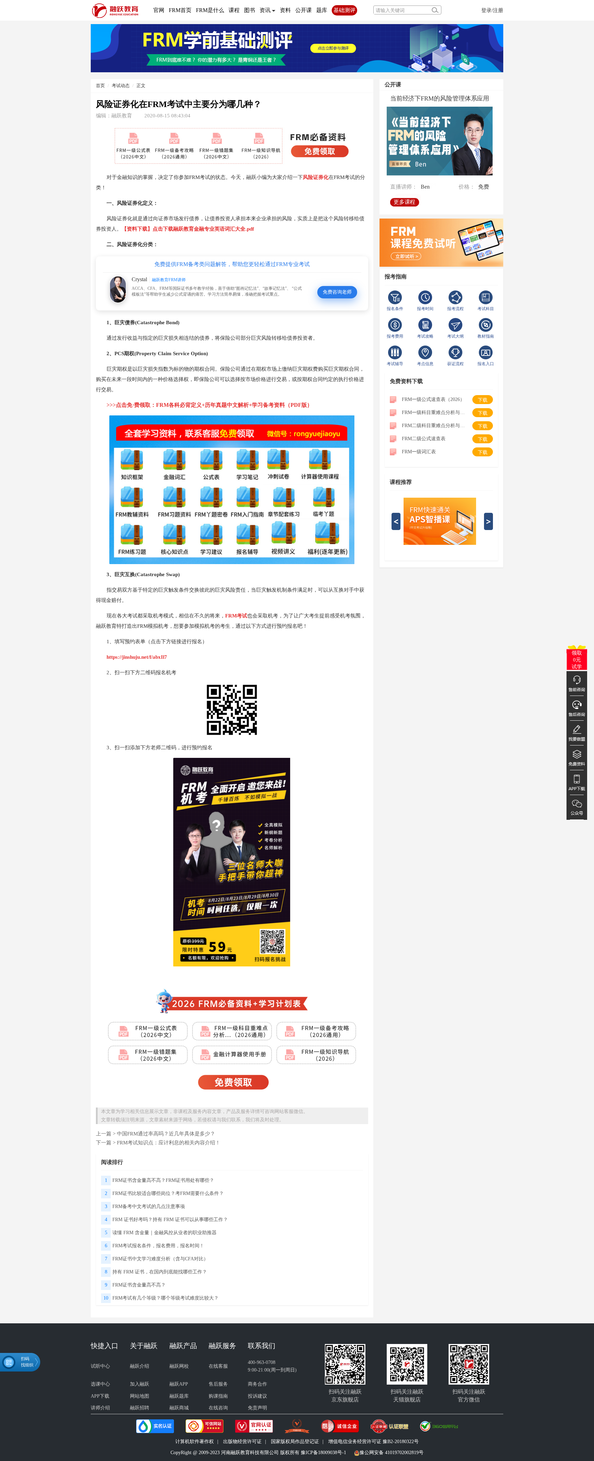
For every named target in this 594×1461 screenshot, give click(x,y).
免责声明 (257, 1407)
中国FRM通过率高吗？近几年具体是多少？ (166, 1133)
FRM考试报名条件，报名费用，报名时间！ (158, 1245)
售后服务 (218, 1384)
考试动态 (121, 85)
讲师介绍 (100, 1407)
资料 (285, 10)
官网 (158, 10)
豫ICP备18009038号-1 (323, 1452)
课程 (234, 10)
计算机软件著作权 (194, 1441)
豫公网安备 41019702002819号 (392, 1452)
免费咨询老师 (337, 292)
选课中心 (100, 1384)
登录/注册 (492, 10)
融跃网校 (179, 1366)
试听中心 (100, 1366)
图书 (249, 10)
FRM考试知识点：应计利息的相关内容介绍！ (168, 1142)
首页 (100, 85)
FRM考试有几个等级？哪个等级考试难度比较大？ (165, 1298)
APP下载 (100, 1396)
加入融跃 (139, 1384)
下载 (482, 400)
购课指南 (218, 1396)
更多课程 (404, 202)
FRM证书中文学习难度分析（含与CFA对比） (160, 1258)
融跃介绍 (139, 1366)
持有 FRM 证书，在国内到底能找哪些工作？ (159, 1271)
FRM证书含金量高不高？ (139, 1285)
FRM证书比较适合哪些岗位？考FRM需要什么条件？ (168, 1193)
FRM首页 (180, 10)
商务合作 (257, 1384)
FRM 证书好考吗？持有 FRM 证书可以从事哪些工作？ (170, 1219)
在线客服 (218, 1366)
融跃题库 (179, 1396)
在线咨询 (218, 1407)
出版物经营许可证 (242, 1441)
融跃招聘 (139, 1407)
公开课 (303, 10)
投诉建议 (257, 1396)
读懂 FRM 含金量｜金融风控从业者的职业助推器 (164, 1232)
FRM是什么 (210, 10)
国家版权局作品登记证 (295, 1441)
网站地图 (139, 1396)
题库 (321, 10)
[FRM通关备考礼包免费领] (297, 48)
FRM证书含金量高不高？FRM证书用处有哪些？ (163, 1180)
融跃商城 (179, 1407)
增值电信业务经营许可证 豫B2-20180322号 (373, 1441)
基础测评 (344, 10)
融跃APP (178, 1384)
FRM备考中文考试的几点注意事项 (148, 1206)
